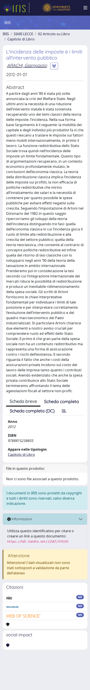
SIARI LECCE (23, 34)
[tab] (64, 410)
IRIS (6, 34)
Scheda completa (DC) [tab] (32, 410)
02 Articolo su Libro (54, 34)
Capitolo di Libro (21, 39)
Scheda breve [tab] (23, 401)
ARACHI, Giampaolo (27, 65)
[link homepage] (16, 8)
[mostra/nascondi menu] (85, 8)
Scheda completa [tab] (61, 401)
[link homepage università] (56, 8)
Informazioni (21, 519)
